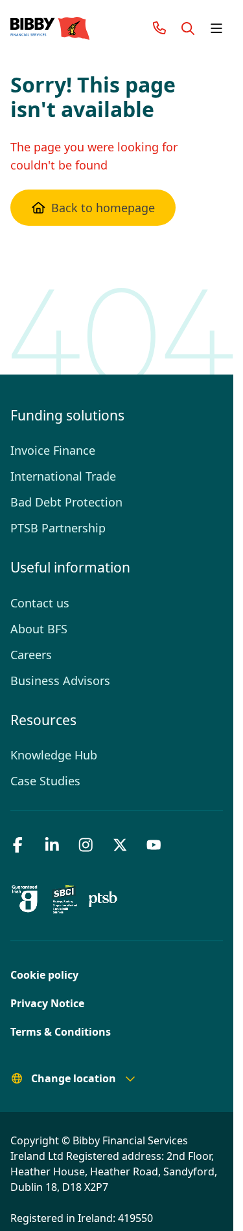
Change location (69, 1078)
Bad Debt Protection (63, 502)
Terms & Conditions (56, 1032)
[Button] (187, 28)
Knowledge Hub (52, 755)
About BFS (38, 629)
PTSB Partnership (57, 528)
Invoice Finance (50, 450)
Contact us (38, 603)
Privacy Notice (44, 1003)
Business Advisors (58, 680)
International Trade (60, 476)
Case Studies (44, 781)
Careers (31, 654)
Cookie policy (42, 975)
